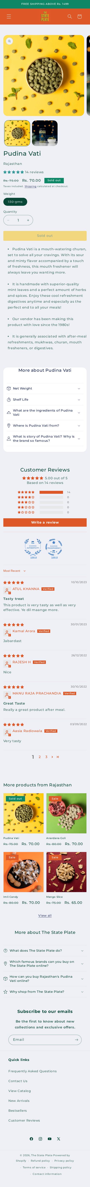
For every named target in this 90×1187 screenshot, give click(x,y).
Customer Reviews (24, 1120)
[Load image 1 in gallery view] (17, 133)
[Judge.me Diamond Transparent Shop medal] (53, 547)
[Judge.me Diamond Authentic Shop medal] (32, 547)
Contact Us (17, 1081)
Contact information (47, 1174)
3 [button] (46, 757)
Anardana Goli (56, 838)
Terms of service (34, 1167)
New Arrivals (19, 1101)
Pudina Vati (11, 838)
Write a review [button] (45, 522)
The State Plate (41, 1155)
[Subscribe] (76, 1040)
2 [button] (40, 757)
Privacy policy (64, 1160)
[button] (9, 16)
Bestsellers (17, 1111)
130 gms (17, 203)
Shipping (31, 186)
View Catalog (19, 1091)
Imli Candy (10, 896)
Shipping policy (60, 1167)
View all (44, 915)
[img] (13, 583)
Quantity (10, 211)
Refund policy (40, 1160)
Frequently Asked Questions (32, 1071)
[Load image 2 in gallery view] (45, 133)
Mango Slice (54, 896)
